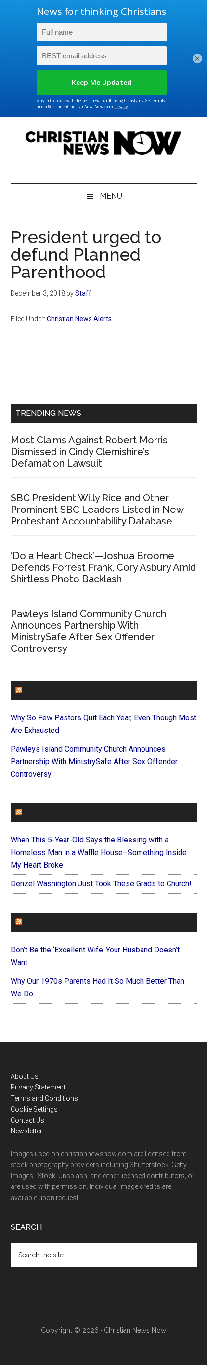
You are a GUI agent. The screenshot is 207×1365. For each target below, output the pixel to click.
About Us (25, 1076)
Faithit (39, 812)
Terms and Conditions (44, 1098)
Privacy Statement (38, 1087)
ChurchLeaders (58, 690)
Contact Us (27, 1120)
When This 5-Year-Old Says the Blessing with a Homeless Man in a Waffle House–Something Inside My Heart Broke (99, 852)
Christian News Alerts (79, 319)
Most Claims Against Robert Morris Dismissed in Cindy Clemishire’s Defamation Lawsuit (89, 451)
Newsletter (26, 1131)
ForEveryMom (54, 922)
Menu (111, 196)
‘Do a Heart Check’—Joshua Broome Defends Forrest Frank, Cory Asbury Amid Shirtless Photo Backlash (103, 567)
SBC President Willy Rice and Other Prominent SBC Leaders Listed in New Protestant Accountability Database (97, 509)
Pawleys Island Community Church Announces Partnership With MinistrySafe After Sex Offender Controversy (88, 631)
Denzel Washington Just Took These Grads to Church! (101, 883)
